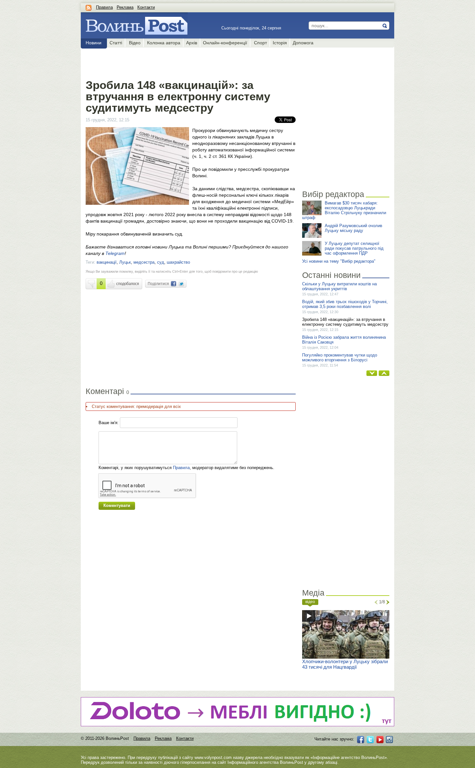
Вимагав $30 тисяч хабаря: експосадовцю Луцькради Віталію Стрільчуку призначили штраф (344, 210)
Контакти (146, 7)
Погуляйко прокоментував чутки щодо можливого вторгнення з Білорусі (339, 357)
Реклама (125, 7)
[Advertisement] (190, 62)
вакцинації (107, 262)
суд (160, 262)
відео (310, 601)
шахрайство (178, 262)
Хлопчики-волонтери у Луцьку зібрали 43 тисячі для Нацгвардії (345, 664)
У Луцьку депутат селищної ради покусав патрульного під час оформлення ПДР (354, 248)
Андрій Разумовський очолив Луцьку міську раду (353, 228)
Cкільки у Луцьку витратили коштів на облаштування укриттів (339, 286)
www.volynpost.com (213, 757)
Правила (104, 7)
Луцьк (125, 262)
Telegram (115, 253)
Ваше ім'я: (109, 422)
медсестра (143, 262)
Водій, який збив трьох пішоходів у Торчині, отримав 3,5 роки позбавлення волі (345, 304)
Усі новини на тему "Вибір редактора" (338, 261)
